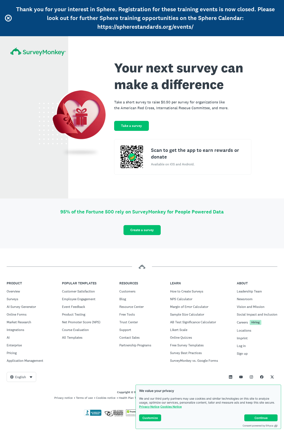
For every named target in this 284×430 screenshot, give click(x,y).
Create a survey (142, 230)
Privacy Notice (149, 406)
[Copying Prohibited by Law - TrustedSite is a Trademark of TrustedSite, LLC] (134, 415)
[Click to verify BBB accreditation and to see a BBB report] (92, 415)
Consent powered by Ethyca (258, 425)
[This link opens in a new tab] (230, 377)
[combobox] (21, 377)
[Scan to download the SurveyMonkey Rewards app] (132, 157)
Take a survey (131, 126)
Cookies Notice (171, 406)
